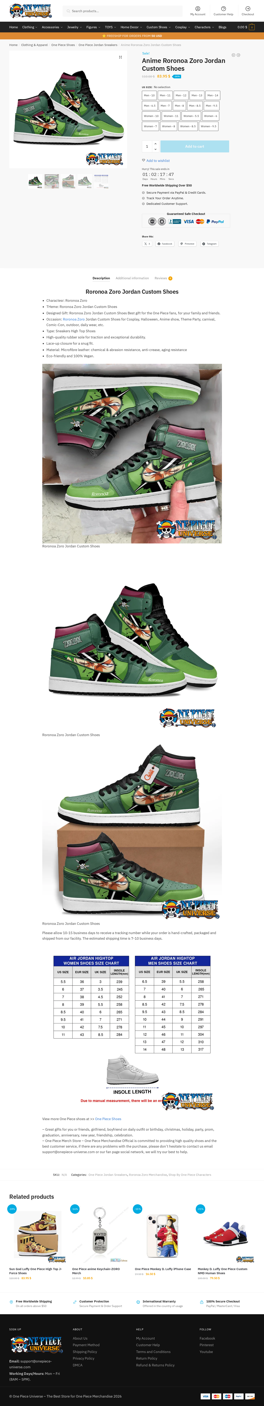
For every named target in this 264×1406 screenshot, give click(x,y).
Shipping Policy (85, 1351)
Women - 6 (210, 116)
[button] (120, 57)
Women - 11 (171, 116)
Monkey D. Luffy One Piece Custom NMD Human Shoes (222, 1271)
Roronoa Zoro (74, 319)
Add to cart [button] (100, 1287)
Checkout (248, 14)
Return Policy (146, 1358)
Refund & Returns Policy (155, 1365)
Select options (37, 1287)
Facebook (207, 1338)
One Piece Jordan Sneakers (98, 45)
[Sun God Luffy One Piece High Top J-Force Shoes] (37, 1234)
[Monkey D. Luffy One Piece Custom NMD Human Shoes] (226, 1234)
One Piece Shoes (63, 45)
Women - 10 (151, 116)
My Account (197, 14)
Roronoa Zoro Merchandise (148, 1175)
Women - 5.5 (191, 116)
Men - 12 (181, 95)
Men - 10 (149, 95)
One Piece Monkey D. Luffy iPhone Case (163, 1269)
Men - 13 (197, 95)
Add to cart (194, 146)
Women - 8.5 (188, 126)
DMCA (77, 1365)
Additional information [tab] (132, 278)
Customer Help (223, 14)
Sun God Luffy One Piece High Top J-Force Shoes (35, 1271)
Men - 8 (179, 105)
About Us (80, 1338)
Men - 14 (212, 95)
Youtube (206, 1351)
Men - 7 (165, 105)
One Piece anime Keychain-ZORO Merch (96, 1271)
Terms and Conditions (153, 1351)
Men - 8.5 (195, 105)
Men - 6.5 (150, 105)
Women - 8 (168, 126)
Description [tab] (101, 278)
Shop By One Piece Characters (190, 1175)
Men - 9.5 (211, 105)
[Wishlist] (60, 1212)
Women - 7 (150, 126)
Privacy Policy (83, 1358)
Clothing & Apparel (34, 45)
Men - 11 (165, 95)
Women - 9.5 (208, 126)
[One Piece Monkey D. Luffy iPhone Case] (163, 1234)
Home (13, 45)
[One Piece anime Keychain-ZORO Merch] (100, 1234)
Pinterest (207, 1345)
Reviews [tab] (161, 278)
